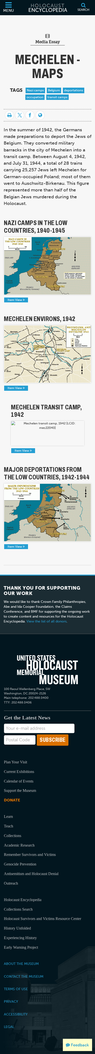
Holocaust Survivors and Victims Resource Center (42, 919)
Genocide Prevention (20, 864)
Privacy (11, 1001)
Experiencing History (20, 938)
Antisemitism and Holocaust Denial (31, 874)
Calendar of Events (18, 781)
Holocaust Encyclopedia (22, 900)
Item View (15, 300)
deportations (73, 90)
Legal (9, 1027)
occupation (35, 97)
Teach (8, 826)
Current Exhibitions (19, 772)
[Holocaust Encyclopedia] (47, 7)
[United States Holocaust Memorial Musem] (47, 669)
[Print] (9, 115)
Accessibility (16, 1014)
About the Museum (21, 963)
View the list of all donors (46, 621)
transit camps (57, 97)
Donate (12, 800)
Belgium (54, 90)
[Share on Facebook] (30, 115)
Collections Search (18, 909)
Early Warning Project (21, 947)
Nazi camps (35, 90)
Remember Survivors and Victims (30, 854)
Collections (12, 836)
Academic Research (19, 845)
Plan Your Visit (15, 762)
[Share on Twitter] (19, 115)
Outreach (11, 883)
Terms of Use (16, 989)
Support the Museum (20, 790)
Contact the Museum (23, 976)
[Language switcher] (40, 115)
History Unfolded (17, 928)
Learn (8, 816)
